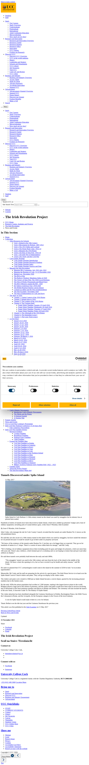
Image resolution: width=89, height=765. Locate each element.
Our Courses (14, 23)
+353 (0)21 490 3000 (8, 682)
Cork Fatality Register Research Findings (28, 262)
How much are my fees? (18, 37)
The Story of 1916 (16, 295)
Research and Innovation (13, 693)
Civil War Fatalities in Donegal (24, 457)
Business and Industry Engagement (17, 697)
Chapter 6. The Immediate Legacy (25, 315)
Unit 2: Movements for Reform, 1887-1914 (29, 245)
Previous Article (6, 611)
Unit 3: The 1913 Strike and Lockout (26, 247)
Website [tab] (8, 210)
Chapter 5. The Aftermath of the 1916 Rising (29, 313)
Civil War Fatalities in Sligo (23, 455)
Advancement (10, 699)
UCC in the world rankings (19, 58)
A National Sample (20, 416)
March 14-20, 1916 (20, 340)
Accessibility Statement (13, 747)
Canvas (7, 718)
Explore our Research (17, 52)
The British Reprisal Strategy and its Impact (29, 288)
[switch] (33, 390)
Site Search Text (8, 204)
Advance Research (16, 83)
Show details (77, 398)
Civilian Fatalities (20, 433)
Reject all (16, 405)
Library (7, 714)
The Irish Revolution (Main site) (21, 470)
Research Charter (15, 43)
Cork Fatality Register (17, 258)
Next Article (16, 611)
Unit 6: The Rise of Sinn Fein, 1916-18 (27, 253)
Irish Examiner (31, 607)
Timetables (9, 720)
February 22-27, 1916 (21, 334)
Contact (8, 712)
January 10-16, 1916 (21, 323)
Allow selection (44, 405)
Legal (7, 737)
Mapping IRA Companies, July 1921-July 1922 (30, 270)
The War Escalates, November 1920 (26, 292)
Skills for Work (15, 81)
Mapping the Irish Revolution (20, 268)
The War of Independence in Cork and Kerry (29, 293)
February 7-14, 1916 (21, 330)
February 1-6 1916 (20, 328)
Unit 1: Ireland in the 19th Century (26, 243)
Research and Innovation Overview (22, 41)
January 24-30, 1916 (21, 327)
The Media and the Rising (23, 414)
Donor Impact (14, 95)
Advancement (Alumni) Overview (21, 91)
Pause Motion (6, 756)
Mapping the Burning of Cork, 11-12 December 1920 (32, 272)
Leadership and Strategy (18, 62)
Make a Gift (14, 101)
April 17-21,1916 (20, 348)
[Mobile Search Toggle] (2, 107)
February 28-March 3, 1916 (23, 336)
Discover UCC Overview (18, 56)
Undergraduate (15, 27)
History (12, 60)
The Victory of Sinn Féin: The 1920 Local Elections (32, 280)
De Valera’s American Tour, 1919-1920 (27, 286)
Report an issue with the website (16, 749)
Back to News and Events (10, 613)
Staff (6, 17)
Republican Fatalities (21, 435)
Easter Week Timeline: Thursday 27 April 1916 (34, 309)
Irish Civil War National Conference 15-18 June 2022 (23, 426)
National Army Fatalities (22, 437)
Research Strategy (16, 44)
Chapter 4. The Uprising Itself (24, 303)
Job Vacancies (14, 68)
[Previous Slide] (17, 755)
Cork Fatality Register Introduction (26, 260)
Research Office (15, 46)
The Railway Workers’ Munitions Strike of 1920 (30, 278)
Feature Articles (10, 420)
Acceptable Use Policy (13, 745)
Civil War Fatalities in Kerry (23, 447)
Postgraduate (14, 29)
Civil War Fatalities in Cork (23, 451)
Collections (9, 239)
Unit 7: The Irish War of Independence (27, 255)
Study (7, 691)
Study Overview (15, 25)
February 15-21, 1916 (21, 332)
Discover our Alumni (17, 97)
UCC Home (9, 222)
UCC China (14, 74)
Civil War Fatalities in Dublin (24, 443)
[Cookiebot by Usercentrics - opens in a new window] (77, 358)
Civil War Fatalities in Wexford (24, 459)
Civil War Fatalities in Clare (23, 449)
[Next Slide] (3, 760)
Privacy (7, 741)
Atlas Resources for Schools (19, 241)
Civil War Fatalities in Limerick (24, 445)
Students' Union (10, 722)
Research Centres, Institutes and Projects (19, 224)
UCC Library (14, 66)
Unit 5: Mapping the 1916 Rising (25, 251)
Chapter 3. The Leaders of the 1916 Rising (28, 301)
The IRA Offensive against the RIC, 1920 (28, 284)
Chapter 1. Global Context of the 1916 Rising (29, 297)
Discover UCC (10, 695)
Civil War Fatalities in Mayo (23, 461)
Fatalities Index (15, 467)
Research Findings (16, 432)
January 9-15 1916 (20, 321)
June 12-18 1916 (19, 354)
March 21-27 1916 (20, 342)
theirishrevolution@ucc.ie (14, 653)
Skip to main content (8, 2)
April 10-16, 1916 (20, 346)
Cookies (8, 743)
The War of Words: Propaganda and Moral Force (30, 282)
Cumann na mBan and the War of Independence (30, 290)
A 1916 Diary (14, 319)
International (14, 31)
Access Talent (14, 79)
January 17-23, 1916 (21, 325)
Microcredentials (15, 35)
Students (8, 16)
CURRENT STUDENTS (14, 710)
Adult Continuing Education (19, 33)
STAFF (7, 708)
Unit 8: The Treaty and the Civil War (26, 257)
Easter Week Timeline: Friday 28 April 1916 (33, 311)
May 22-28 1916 (19, 350)
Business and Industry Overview (21, 78)
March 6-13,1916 (20, 338)
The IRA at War (19, 276)
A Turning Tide (19, 418)
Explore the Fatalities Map (19, 441)
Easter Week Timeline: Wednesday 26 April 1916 (35, 307)
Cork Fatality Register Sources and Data (27, 266)
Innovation (13, 48)
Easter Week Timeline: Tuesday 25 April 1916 (34, 305)
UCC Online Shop (11, 724)
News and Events (11, 422)
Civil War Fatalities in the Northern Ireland (28, 453)
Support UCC (14, 87)
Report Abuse (10, 739)
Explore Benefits (15, 99)
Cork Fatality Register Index (23, 264)
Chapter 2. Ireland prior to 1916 (25, 299)
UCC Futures (14, 50)
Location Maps (21, 682)
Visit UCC (13, 70)
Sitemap (8, 735)
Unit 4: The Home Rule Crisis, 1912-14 (27, 249)
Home (7, 237)
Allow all (73, 405)
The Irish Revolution (12, 226)
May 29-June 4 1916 (21, 352)
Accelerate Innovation (17, 85)
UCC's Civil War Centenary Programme (19, 424)
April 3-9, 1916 (19, 344)
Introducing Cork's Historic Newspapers (27, 412)
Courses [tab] (8, 212)
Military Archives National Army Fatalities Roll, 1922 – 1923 (35, 465)
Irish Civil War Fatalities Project (16, 430)
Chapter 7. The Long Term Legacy (26, 317)
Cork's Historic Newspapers (19, 410)
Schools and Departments (18, 64)
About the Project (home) (18, 468)
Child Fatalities (19, 439)
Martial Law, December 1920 (24, 274)
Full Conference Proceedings (19, 428)
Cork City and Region (17, 72)
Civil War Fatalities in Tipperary (25, 463)
